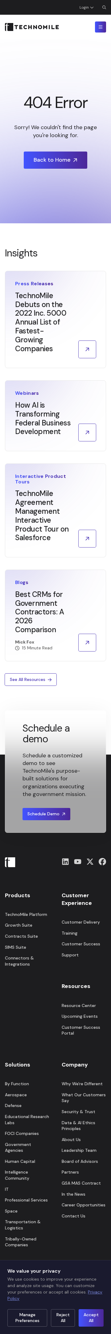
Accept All (91, 1318)
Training (69, 933)
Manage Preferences (27, 1318)
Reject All (63, 1318)
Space (11, 1211)
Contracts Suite (21, 936)
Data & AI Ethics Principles (78, 1126)
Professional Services (26, 1200)
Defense (13, 1105)
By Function (17, 1083)
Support (70, 955)
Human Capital (20, 1161)
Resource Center (79, 1005)
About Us (71, 1139)
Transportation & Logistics (23, 1225)
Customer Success (81, 944)
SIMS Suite (15, 947)
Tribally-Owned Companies (20, 1242)
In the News (73, 1194)
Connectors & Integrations (19, 961)
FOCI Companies (22, 1133)
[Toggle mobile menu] (100, 27)
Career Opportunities (83, 1205)
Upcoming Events (80, 1016)
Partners (70, 1172)
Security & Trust (78, 1111)
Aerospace (16, 1095)
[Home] (32, 27)
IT (7, 1189)
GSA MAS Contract (81, 1183)
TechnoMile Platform (26, 914)
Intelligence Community (17, 1175)
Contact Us (73, 1216)
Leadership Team (79, 1150)
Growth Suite (18, 925)
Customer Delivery (81, 922)
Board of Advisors (80, 1161)
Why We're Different (82, 1083)
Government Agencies (18, 1147)
